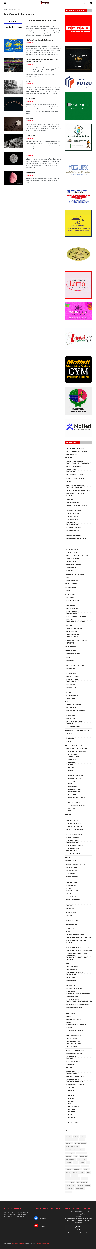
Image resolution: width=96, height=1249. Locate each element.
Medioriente (85, 1166)
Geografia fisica (71, 631)
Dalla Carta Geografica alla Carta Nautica (39, 40)
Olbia (88, 1172)
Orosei (67, 1175)
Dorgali (79, 1153)
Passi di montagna (72, 843)
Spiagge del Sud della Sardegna (77, 945)
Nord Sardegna (77, 1169)
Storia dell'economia (73, 1041)
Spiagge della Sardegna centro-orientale (77, 959)
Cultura (68, 482)
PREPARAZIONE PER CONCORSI (75, 865)
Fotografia (70, 1059)
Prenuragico (70, 991)
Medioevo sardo (71, 985)
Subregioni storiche (73, 695)
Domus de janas (70, 1153)
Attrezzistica (72, 759)
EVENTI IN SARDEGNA (72, 584)
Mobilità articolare (74, 789)
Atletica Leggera (74, 757)
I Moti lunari (29, 118)
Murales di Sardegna (73, 533)
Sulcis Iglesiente (73, 1122)
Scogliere (69, 724)
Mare (66, 702)
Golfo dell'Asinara (70, 1159)
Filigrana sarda (73, 544)
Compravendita (71, 568)
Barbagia (71, 1090)
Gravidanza (72, 781)
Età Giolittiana (71, 975)
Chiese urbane (73, 519)
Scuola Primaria (70, 1182)
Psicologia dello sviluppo (76, 797)
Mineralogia (70, 908)
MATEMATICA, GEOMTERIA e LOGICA (77, 730)
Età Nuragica (70, 977)
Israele (75, 1162)
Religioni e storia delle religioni (76, 451)
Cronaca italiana (72, 469)
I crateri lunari (30, 135)
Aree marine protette (73, 705)
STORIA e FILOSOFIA (71, 1014)
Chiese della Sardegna (74, 511)
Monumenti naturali (72, 676)
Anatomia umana (71, 882)
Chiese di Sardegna (80, 1143)
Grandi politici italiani (73, 1019)
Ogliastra (71, 1117)
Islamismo (68, 1162)
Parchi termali (71, 684)
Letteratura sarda (72, 530)
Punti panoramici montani (74, 845)
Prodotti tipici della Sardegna (76, 622)
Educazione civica (72, 580)
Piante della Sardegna (75, 826)
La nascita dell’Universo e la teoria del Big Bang (42, 20)
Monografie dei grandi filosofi (76, 1025)
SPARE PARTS (69, 928)
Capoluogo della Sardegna (75, 1076)
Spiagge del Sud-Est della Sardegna (78, 948)
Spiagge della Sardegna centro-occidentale (77, 954)
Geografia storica (72, 637)
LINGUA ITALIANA (70, 650)
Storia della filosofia (73, 1044)
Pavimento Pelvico (74, 792)
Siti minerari (70, 692)
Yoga (70, 811)
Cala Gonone (69, 1143)
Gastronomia (70, 594)
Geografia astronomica (74, 629)
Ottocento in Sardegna (74, 988)
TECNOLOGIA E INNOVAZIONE (74, 1050)
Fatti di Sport (70, 472)
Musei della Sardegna (73, 535)
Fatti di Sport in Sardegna (74, 474)
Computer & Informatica (74, 1053)
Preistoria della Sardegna (72, 1179)
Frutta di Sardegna (72, 600)
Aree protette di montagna (75, 818)
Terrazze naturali (72, 851)
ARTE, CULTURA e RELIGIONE (74, 448)
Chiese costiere (73, 516)
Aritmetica (69, 733)
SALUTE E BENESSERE (72, 877)
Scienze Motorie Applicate (76, 805)
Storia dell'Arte (71, 454)
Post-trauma (72, 794)
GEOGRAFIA (69, 626)
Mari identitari (71, 718)
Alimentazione (71, 880)
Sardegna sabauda (72, 999)
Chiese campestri (74, 514)
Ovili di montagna (72, 840)
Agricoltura (70, 903)
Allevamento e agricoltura (75, 485)
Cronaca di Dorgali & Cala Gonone (77, 464)
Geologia (69, 906)
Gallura (71, 1095)
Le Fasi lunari (30, 98)
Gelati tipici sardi (72, 603)
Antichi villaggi (71, 1071)
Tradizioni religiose (72, 558)
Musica (67, 857)
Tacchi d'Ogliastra (72, 848)
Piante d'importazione (75, 823)
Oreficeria (69, 541)
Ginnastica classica (74, 773)
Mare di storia (71, 716)
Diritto (68, 577)
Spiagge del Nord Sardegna (75, 935)
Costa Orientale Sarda (72, 1149)
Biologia (69, 915)
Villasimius (68, 1192)
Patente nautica (71, 870)
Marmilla (71, 1104)
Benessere (71, 762)
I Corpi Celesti (30, 172)
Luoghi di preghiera (72, 671)
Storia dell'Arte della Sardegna (77, 555)
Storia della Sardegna (84, 1185)
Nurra (70, 1114)
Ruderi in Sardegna (72, 690)
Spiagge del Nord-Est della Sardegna (78, 937)
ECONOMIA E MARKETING (73, 565)
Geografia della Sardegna (75, 665)
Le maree (29, 81)
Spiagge (67, 932)
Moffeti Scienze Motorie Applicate (77, 748)
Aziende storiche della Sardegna (77, 505)
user (28, 23)
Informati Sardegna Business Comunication (76, 642)
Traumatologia (71, 896)
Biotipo (70, 765)
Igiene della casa (72, 891)
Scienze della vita (72, 921)
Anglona (71, 1087)
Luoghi (67, 657)
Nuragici (74, 1172)
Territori (68, 1068)
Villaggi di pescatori (73, 726)
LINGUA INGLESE (70, 647)
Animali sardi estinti (73, 967)
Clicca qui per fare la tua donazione (78, 1233)
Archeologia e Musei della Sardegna (78, 490)
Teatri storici (70, 698)
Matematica (69, 1166)
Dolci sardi (70, 597)
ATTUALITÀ (68, 458)
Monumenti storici (72, 679)
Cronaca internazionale (74, 466)
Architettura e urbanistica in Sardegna (76, 494)
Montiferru (72, 1112)
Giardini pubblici (71, 668)
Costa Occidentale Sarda (72, 1146)
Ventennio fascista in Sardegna (76, 1010)
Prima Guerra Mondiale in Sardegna (78, 994)
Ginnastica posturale (75, 778)
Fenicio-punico (71, 980)
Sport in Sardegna (72, 549)
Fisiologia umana (71, 885)
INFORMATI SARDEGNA (18, 1243)
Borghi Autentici (71, 1074)
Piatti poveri (70, 619)
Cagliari (82, 1140)
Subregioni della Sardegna (75, 1084)
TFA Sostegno (70, 873)
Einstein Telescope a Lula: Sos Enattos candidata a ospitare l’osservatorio (43, 60)
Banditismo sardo (72, 969)
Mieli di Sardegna (72, 608)
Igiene (70, 784)
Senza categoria (71, 924)
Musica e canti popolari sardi (76, 538)
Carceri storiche (72, 663)
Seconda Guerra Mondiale (75, 1030)
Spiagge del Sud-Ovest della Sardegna (79, 950)
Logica (68, 741)
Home (5, 9)
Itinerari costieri (72, 713)
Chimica (68, 590)
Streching (71, 808)
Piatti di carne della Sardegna (76, 616)
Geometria (69, 736)
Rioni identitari (71, 687)
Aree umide (70, 660)
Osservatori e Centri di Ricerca (76, 547)
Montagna (68, 815)
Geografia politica (72, 634)
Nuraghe (86, 1169)
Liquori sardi (70, 606)
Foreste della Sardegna (74, 834)
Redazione (30, 42)
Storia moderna (71, 1046)
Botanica (69, 918)
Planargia (71, 1120)
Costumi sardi (70, 522)
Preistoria (69, 1027)
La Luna (28, 153)
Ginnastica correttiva (75, 775)
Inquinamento (72, 786)
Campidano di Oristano (75, 1093)
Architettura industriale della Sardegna (76, 499)
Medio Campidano (73, 1106)
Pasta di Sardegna (72, 614)
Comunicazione (71, 1056)
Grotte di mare (71, 707)
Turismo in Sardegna (73, 561)
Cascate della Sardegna (74, 829)
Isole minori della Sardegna (75, 710)
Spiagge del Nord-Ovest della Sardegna (76, 941)
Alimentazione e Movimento (77, 751)
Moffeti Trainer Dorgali (74, 745)
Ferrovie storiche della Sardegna (77, 983)
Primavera (84, 1179)
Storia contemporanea (74, 1036)
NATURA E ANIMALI (71, 861)
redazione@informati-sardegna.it (44, 1243)
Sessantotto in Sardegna (74, 1007)
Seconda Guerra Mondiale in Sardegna (79, 1002)
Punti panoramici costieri (74, 721)
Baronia (83, 1136)
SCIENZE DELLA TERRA (72, 900)
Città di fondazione (72, 1079)
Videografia (70, 1064)
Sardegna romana (72, 996)
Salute (68, 893)
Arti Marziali (72, 754)
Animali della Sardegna (74, 488)
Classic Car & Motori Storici (75, 478)
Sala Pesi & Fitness (74, 802)
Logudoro (71, 1098)
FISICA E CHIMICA (70, 587)
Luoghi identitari (71, 674)
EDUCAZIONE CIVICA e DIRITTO (75, 574)
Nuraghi (68, 1172)
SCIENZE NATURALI (71, 912)
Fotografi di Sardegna (73, 527)
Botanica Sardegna (72, 820)
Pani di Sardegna (71, 611)
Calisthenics (72, 767)
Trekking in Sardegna (73, 853)
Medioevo (69, 1022)
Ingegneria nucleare (73, 1061)
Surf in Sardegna (74, 553)
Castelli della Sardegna (74, 972)
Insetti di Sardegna (72, 837)
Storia (67, 963)
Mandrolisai (72, 1101)
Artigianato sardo (72, 502)
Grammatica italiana (73, 653)
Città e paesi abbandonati (74, 1082)
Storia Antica (70, 1033)
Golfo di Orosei (82, 1159)
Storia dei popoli (71, 1038)
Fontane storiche (72, 525)
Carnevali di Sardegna (73, 508)
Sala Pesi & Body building (76, 800)
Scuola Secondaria (82, 1182)
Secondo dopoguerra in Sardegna (77, 1004)
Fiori (84, 1153)
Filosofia (69, 1017)
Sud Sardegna (69, 1188)
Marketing (69, 570)
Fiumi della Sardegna (73, 832)
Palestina (74, 1175)
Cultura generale (72, 868)
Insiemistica (70, 739)
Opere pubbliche (71, 682)
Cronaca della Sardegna (74, 461)
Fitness (70, 770)
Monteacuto (72, 1109)
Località (82, 1162)
